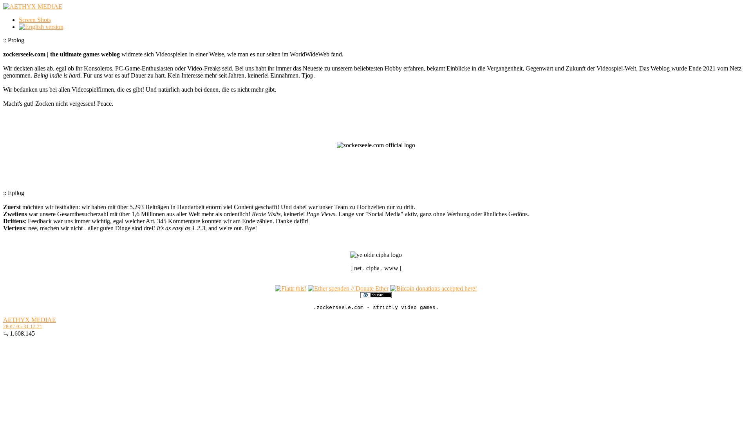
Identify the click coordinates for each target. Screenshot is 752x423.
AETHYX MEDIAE (29, 319)
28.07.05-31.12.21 (22, 326)
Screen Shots (35, 19)
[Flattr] (290, 288)
